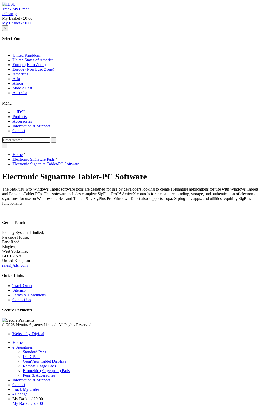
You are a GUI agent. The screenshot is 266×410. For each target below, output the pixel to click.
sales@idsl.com (15, 265)
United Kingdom (26, 55)
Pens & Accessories (39, 375)
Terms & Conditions (29, 295)
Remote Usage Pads (39, 366)
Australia (19, 92)
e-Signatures (22, 347)
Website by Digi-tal (28, 333)
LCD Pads (31, 356)
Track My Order (15, 9)
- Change (9, 13)
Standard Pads (34, 352)
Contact (18, 384)
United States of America (33, 60)
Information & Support (31, 380)
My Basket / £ (17, 23)
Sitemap (19, 290)
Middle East (22, 88)
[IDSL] (9, 4)
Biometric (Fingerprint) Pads (46, 370)
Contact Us (21, 299)
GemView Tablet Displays (44, 361)
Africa (17, 83)
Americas (20, 74)
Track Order (22, 285)
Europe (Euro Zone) (29, 64)
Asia (16, 78)
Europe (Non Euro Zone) (33, 69)
